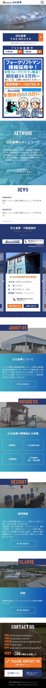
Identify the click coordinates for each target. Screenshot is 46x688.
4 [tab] (17, 314)
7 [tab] (26, 314)
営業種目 (12, 445)
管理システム (15, 673)
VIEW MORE (23, 170)
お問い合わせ (31, 306)
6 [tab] (23, 314)
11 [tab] (39, 314)
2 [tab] (10, 314)
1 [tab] (7, 314)
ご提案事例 (12, 459)
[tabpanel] (23, 282)
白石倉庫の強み (34, 445)
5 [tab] (20, 314)
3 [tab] (13, 314)
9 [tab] (33, 314)
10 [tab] (36, 314)
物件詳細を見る (15, 306)
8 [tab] (29, 314)
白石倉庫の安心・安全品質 (34, 459)
